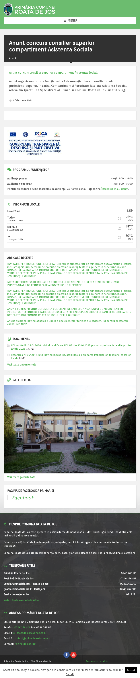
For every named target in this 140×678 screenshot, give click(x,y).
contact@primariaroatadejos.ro (32, 638)
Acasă (12, 58)
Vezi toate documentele (21, 364)
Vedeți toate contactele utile (21, 600)
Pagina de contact (25, 643)
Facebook (23, 497)
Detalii (70, 674)
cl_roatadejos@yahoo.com (29, 632)
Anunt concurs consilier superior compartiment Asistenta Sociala (53, 72)
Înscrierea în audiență (114, 188)
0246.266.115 (22, 627)
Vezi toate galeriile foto (21, 477)
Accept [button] (131, 670)
